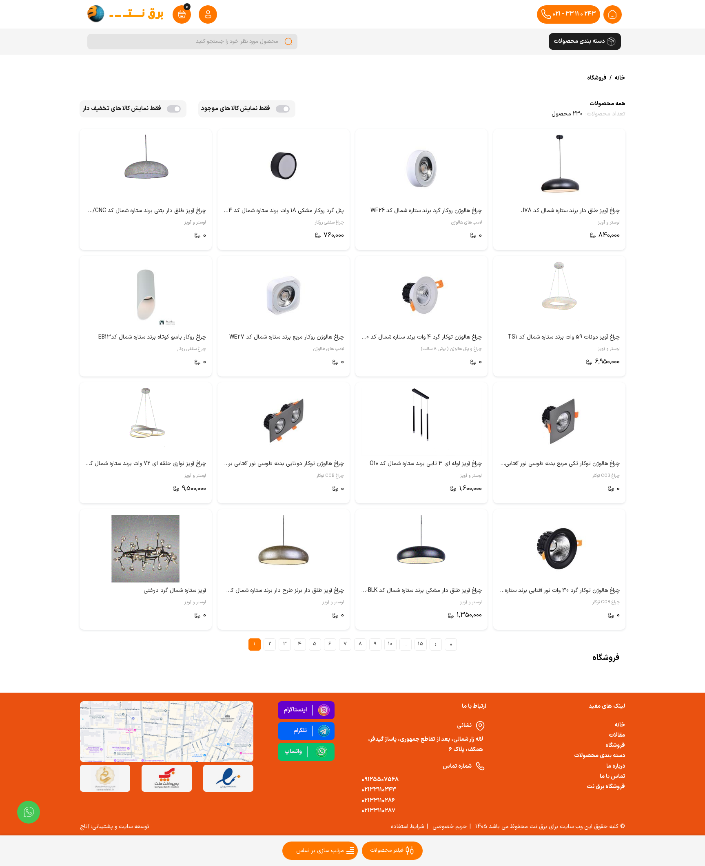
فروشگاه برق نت (606, 786)
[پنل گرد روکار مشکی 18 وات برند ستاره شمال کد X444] (283, 168)
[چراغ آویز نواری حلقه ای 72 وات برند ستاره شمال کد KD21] (145, 422)
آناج (84, 826)
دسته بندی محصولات (599, 755)
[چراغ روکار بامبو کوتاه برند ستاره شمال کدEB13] (145, 295)
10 (390, 644)
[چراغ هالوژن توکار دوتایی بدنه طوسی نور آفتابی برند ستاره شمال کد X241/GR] (283, 422)
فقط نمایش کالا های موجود (235, 108)
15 (420, 644)
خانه (619, 725)
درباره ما (615, 766)
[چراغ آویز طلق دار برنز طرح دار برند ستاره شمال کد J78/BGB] (283, 549)
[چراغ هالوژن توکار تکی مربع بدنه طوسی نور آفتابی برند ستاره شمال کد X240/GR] (559, 422)
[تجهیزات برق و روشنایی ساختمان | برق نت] (612, 14)
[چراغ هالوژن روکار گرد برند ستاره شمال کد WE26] (421, 168)
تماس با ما (612, 776)
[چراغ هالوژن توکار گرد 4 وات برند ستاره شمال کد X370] (421, 295)
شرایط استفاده (407, 826)
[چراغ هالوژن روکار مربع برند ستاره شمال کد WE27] (283, 295)
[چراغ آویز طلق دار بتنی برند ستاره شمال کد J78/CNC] (145, 168)
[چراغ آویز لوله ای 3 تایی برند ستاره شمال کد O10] (421, 422)
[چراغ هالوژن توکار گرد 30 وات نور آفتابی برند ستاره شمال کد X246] (559, 549)
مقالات (617, 735)
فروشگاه (615, 745)
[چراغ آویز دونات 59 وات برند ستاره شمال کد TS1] (559, 295)
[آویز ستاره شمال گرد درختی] (145, 549)
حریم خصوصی (449, 826)
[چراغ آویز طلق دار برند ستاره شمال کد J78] (559, 168)
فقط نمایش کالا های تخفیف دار (121, 108)
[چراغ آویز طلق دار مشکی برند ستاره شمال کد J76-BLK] (421, 549)
